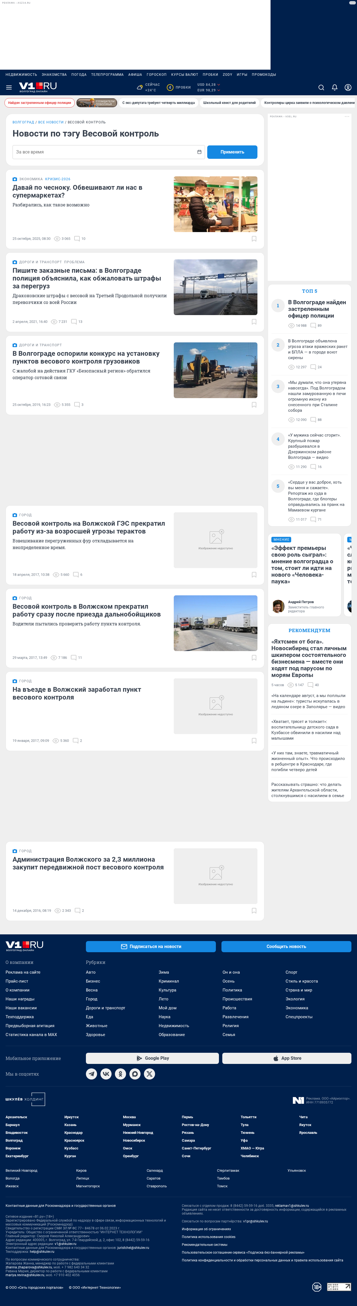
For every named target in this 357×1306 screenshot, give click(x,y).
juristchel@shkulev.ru (133, 1248)
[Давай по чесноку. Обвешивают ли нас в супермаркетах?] (215, 204)
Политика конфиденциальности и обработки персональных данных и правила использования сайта (262, 1260)
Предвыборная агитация (30, 1025)
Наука (164, 1016)
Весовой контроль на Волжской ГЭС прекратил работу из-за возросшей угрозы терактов (89, 527)
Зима (164, 972)
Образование (172, 1034)
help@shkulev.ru (42, 1252)
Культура (167, 990)
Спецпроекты (299, 1016)
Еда (89, 1016)
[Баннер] (96, 103)
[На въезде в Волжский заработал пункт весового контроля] (215, 706)
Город (91, 999)
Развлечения (236, 1016)
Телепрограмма (107, 75)
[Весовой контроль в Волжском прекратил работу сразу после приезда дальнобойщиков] (215, 623)
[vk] (106, 1074)
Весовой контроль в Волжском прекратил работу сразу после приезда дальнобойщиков (87, 610)
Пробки (210, 75)
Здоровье (95, 1034)
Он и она (231, 972)
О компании (18, 990)
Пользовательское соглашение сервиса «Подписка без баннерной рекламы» (243, 1252)
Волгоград (23, 122)
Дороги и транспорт (105, 1007)
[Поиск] (321, 87)
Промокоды (264, 75)
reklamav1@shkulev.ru (292, 1206)
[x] (149, 1074)
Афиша (135, 75)
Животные (96, 1025)
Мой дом (168, 1007)
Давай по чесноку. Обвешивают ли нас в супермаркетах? (78, 191)
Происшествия (237, 999)
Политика (232, 990)
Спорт (291, 972)
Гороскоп (157, 75)
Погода (79, 75)
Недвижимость (21, 75)
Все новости (51, 122)
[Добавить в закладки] (254, 238)
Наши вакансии (21, 1007)
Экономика (297, 1007)
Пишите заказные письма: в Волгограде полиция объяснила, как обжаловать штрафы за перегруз (87, 278)
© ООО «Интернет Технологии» (95, 1287)
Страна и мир (299, 990)
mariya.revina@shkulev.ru (25, 1275)
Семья (229, 1034)
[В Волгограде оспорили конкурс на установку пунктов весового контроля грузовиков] (215, 370)
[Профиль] (348, 87)
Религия (231, 1025)
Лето (163, 999)
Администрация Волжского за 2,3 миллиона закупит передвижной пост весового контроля (88, 863)
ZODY (227, 75)
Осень (229, 981)
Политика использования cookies (208, 1237)
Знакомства (54, 75)
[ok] (120, 1074)
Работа (229, 1007)
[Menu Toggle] (9, 87)
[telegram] (91, 1074)
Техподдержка (20, 1016)
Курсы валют (184, 75)
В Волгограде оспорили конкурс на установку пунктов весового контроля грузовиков (86, 357)
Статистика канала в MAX (31, 1034)
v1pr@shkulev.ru (255, 1221)
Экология (295, 999)
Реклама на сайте (23, 972)
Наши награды (20, 999)
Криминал (169, 981)
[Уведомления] (334, 87)
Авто (91, 972)
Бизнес (93, 981)
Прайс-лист (17, 981)
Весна (92, 990)
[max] (135, 1074)
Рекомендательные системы (204, 1245)
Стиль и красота (302, 981)
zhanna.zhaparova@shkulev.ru (29, 1267)
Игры (242, 75)
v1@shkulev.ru (65, 1244)
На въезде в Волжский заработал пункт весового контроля (77, 693)
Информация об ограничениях (206, 1229)
